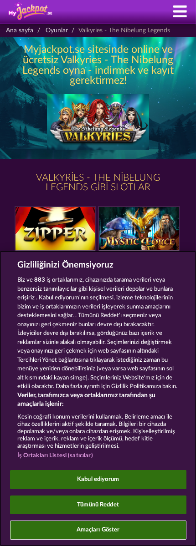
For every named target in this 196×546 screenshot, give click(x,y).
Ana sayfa (19, 30)
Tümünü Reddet (98, 505)
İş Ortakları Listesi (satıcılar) (55, 456)
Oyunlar (57, 30)
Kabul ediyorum (98, 479)
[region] (98, 398)
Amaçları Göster (98, 530)
